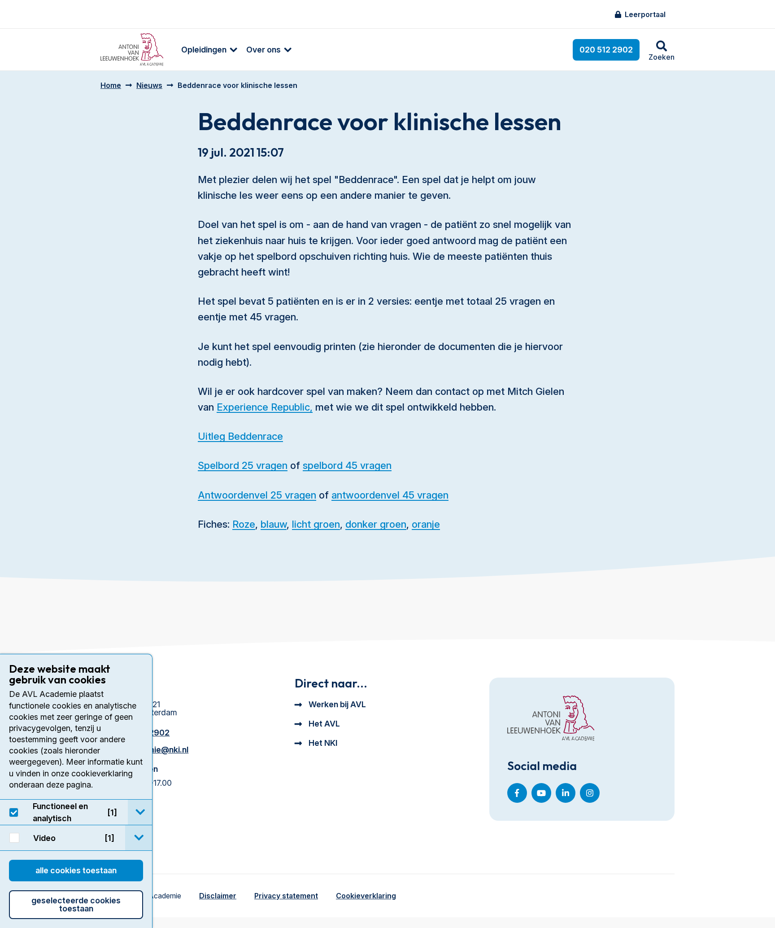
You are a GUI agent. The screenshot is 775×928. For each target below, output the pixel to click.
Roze (243, 524)
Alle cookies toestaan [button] (76, 870)
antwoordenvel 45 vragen (389, 495)
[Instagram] (590, 793)
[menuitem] (204, 49)
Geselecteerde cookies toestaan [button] (76, 904)
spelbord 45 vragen (347, 465)
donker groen (375, 524)
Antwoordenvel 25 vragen (257, 495)
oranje (426, 524)
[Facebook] (517, 793)
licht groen (316, 524)
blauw (274, 524)
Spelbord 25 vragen (242, 465)
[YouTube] (541, 793)
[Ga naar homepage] (131, 49)
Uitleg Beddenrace (240, 436)
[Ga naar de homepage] (550, 719)
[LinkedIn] (565, 793)
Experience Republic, (265, 407)
